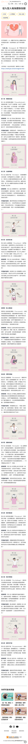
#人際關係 (12, 14)
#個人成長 (21, 14)
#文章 (4, 14)
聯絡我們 (14, 732)
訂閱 (12, 4)
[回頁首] (25, 742)
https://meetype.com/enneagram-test (12, 68)
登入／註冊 (18, 4)
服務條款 (21, 731)
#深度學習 (5, 18)
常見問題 (6, 731)
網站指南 (14, 731)
